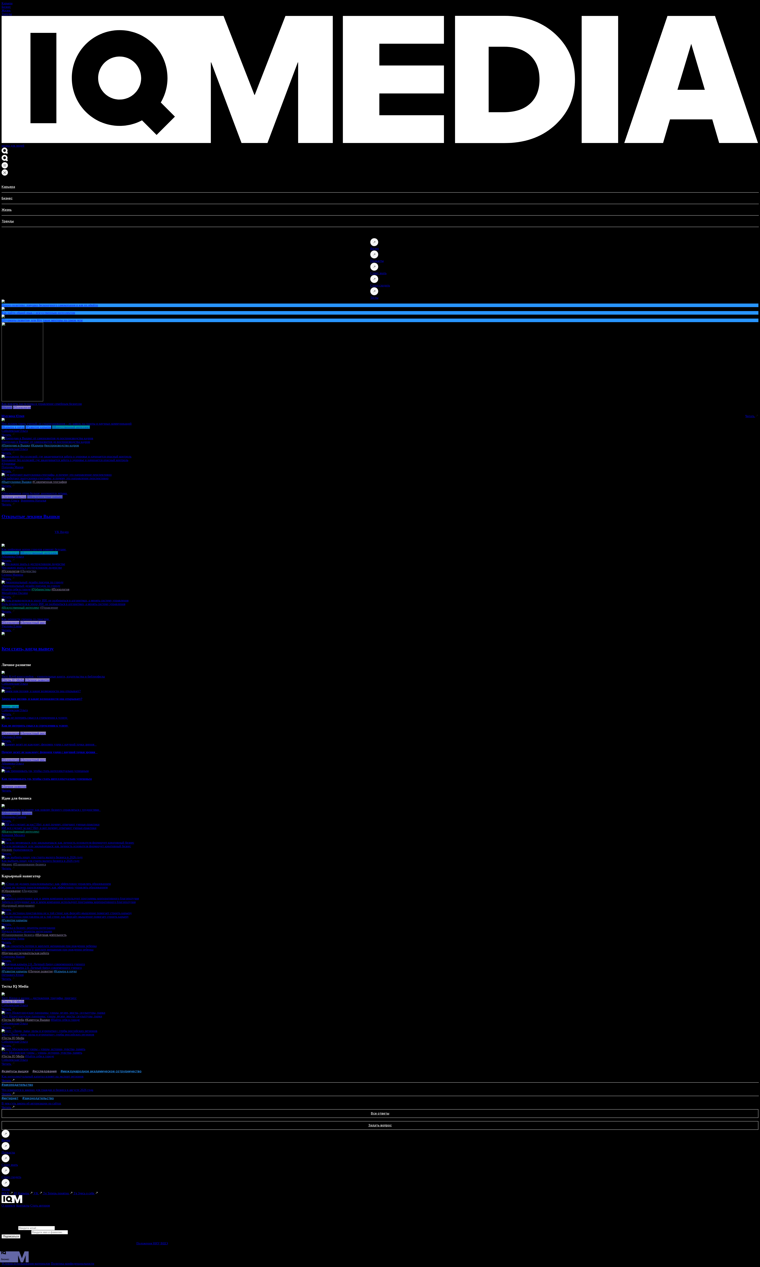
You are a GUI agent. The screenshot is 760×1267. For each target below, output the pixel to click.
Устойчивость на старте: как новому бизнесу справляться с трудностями (51, 809)
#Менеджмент (11, 813)
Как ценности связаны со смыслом (26, 619)
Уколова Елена (12, 626)
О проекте (8, 1205)
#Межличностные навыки (45, 497)
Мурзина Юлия (13, 416)
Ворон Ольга (10, 500)
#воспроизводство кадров (61, 445)
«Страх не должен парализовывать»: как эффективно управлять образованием (55, 887)
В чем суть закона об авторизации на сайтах (31, 1103)
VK (36, 1193)
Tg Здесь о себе (84, 1193)
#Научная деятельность (50, 935)
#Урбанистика (41, 589)
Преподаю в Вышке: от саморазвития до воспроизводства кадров (46, 442)
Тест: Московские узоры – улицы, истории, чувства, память (42, 1052)
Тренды (7, 14)
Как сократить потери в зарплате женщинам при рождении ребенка (47, 949)
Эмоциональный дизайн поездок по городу (31, 585)
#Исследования (44, 1071)
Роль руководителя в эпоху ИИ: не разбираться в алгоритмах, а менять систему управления (63, 604)
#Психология (22, 407)
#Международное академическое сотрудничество (101, 1071)
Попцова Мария (12, 467)
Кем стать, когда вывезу (28, 648)
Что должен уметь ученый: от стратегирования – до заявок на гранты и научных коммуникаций (67, 423)
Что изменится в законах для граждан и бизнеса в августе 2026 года (47, 1090)
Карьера (7, 3)
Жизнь (6, 10)
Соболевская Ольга (15, 430)
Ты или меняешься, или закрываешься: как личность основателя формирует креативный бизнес (66, 846)
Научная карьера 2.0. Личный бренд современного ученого (42, 967)
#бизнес (7, 407)
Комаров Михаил (13, 835)
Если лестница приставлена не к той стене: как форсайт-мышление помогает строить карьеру (65, 916)
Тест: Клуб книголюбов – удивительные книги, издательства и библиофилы (53, 676)
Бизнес (6, 7)
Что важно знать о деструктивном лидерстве (32, 567)
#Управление (49, 607)
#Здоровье (8, 463)
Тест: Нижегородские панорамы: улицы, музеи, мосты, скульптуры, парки (52, 1016)
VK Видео (62, 532)
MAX (6, 1193)
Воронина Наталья (33, 500)
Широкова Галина (14, 817)
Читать (750, 416)
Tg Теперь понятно (56, 1193)
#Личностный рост (33, 622)
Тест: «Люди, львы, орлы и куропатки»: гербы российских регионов (48, 1034)
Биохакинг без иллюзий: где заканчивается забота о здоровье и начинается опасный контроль (65, 460)
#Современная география (49, 482)
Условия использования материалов (26, 1263)
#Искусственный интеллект (71, 427)
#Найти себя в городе (16, 589)
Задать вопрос (380, 1125)
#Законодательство (17, 1085)
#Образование (11, 891)
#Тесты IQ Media (13, 680)
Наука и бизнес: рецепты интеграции (27, 931)
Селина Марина (12, 574)
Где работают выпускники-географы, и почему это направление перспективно (55, 478)
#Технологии (10, 553)
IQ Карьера (22, 1193)
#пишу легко (10, 706)
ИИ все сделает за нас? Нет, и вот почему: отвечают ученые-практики (49, 828)
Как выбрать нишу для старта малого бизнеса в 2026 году (41, 860)
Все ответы (380, 1113)
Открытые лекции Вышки (31, 516)
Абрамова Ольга (13, 556)
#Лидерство (28, 571)
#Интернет (10, 1098)
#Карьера (37, 445)
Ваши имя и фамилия (16, 1232)
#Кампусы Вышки (37, 1019)
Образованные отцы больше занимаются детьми (35, 493)
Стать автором (40, 1205)
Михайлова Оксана (15, 593)
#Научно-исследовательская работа (25, 953)
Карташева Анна (13, 938)
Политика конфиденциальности (72, 1263)
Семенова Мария (13, 956)
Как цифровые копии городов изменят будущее (34, 549)
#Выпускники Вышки (17, 482)
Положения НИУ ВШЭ (152, 1243)
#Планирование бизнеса (29, 864)
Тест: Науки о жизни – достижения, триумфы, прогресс (39, 998)
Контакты (22, 1205)
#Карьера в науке (13, 427)
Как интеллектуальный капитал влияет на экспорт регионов (43, 1076)
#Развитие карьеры (38, 427)
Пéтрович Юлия (13, 975)
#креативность (23, 849)
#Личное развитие (14, 497)
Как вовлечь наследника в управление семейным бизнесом (42, 404)
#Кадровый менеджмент (18, 905)
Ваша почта (9, 1228)
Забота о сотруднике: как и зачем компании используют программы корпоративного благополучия (69, 902)
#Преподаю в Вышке (16, 445)
